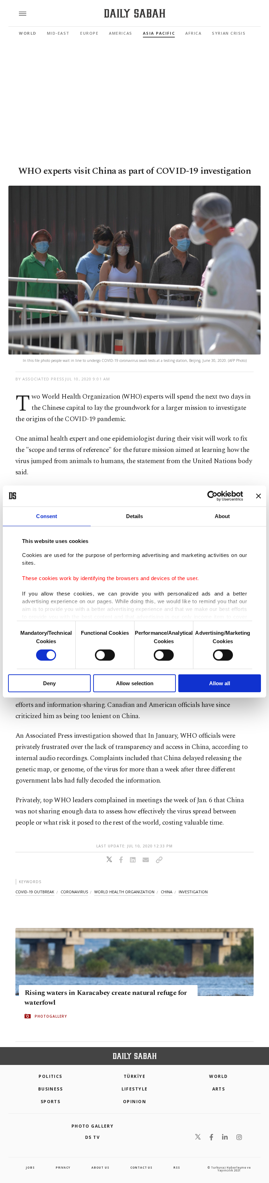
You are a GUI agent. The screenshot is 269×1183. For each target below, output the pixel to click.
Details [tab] (134, 516)
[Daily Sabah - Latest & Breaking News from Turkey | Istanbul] (134, 13)
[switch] (105, 655)
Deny (49, 683)
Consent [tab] (46, 516)
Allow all (219, 683)
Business (50, 1089)
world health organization (124, 891)
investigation (193, 891)
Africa (193, 33)
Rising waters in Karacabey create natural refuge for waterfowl (106, 998)
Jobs (30, 1167)
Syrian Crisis (229, 33)
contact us (141, 1167)
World (27, 33)
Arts (218, 1089)
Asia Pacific (159, 33)
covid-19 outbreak (34, 891)
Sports (51, 1102)
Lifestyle (135, 1089)
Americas (120, 33)
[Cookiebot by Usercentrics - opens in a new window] (212, 495)
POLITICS (50, 1076)
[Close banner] (258, 495)
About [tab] (222, 516)
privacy (63, 1167)
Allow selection (134, 683)
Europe (89, 33)
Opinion (134, 1102)
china (166, 891)
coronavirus (74, 891)
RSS (176, 1167)
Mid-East (58, 33)
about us (100, 1167)
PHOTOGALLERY (51, 1016)
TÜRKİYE (134, 1076)
